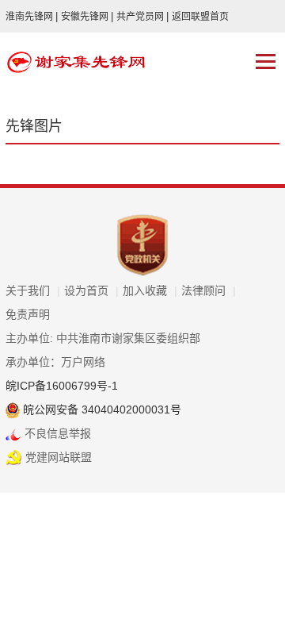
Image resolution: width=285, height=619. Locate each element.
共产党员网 (142, 16)
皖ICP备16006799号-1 (62, 385)
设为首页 (91, 290)
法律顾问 (208, 290)
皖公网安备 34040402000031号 (100, 409)
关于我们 (33, 290)
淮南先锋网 (32, 16)
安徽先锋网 (87, 16)
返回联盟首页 (200, 16)
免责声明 (28, 314)
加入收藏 (150, 290)
